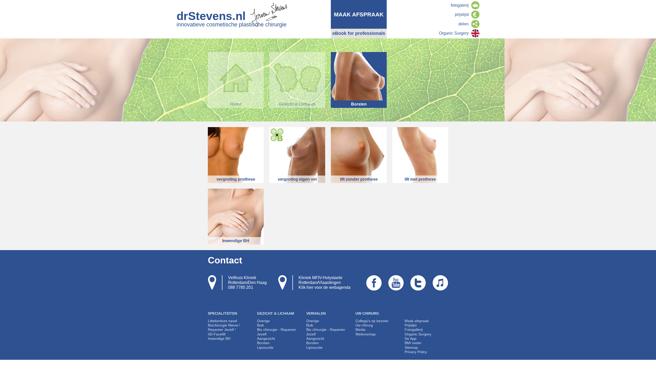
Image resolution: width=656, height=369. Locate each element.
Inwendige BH (219, 338)
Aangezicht (266, 338)
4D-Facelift (216, 334)
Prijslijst (411, 325)
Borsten (263, 343)
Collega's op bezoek (371, 321)
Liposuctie (265, 347)
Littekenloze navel (222, 321)
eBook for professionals (358, 33)
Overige (263, 321)
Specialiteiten (222, 313)
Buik (260, 325)
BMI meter (413, 343)
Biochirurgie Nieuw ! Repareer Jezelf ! (224, 327)
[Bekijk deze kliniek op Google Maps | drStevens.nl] (212, 282)
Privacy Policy (416, 352)
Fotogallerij (414, 329)
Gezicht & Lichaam (275, 313)
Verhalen (316, 313)
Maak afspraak (417, 321)
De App (410, 338)
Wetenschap (365, 334)
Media (360, 329)
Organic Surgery (418, 334)
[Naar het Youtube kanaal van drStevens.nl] (396, 288)
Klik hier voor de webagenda (325, 287)
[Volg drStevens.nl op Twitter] (418, 288)
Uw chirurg (367, 313)
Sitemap (411, 347)
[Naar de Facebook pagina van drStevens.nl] (374, 288)
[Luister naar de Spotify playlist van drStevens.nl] (440, 288)
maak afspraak (359, 14)
